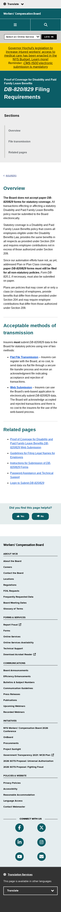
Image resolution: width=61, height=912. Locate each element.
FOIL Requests (11, 591)
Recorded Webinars (14, 712)
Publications (10, 700)
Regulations (9, 585)
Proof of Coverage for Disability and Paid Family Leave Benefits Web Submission (31, 443)
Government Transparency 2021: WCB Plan (28, 755)
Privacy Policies (12, 783)
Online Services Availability (18, 642)
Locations (8, 579)
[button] (15, 25)
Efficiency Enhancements (17, 676)
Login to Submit (27, 482)
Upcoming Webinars (14, 706)
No (42, 516)
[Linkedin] (19, 842)
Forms (6, 631)
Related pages (17, 152)
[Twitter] (41, 827)
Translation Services (20, 874)
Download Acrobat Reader (19, 654)
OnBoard (8, 737)
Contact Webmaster (14, 807)
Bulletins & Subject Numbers (19, 682)
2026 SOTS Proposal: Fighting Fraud (23, 767)
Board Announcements (15, 670)
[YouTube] (19, 856)
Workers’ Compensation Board (22, 13)
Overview (14, 130)
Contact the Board (13, 573)
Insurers (11, 176)
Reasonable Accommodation (19, 795)
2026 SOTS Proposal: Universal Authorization (28, 761)
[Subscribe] (41, 856)
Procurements (11, 743)
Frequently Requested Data (18, 597)
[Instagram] (41, 842)
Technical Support (13, 648)
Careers (7, 567)
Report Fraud (12, 625)
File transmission (19, 141)
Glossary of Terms (13, 609)
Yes (22, 516)
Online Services (12, 636)
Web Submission (21, 387)
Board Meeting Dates (15, 603)
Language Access (13, 801)
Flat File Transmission (24, 357)
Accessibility (10, 789)
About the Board (12, 561)
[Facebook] (19, 827)
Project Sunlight (12, 749)
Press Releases (11, 694)
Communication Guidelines (18, 688)
